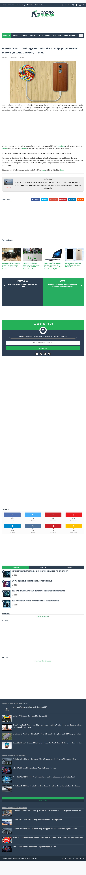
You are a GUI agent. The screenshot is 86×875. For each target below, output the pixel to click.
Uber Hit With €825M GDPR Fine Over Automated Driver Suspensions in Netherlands (44, 777)
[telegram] (76, 5)
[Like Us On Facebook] (36, 353)
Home (4, 5)
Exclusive (57, 35)
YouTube (43, 567)
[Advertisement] (43, 26)
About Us (30, 5)
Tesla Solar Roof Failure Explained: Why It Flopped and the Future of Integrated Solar (45, 759)
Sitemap (11, 5)
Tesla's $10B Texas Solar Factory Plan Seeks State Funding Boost (37, 820)
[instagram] (73, 5)
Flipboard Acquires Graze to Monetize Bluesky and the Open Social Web (32, 581)
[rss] (83, 5)
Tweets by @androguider (43, 661)
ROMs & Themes (9, 40)
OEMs (47, 35)
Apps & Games (70, 35)
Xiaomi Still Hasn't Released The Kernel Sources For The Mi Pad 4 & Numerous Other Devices (47, 743)
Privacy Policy (20, 5)
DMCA (43, 798)
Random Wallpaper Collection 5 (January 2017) (30, 707)
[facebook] (62, 5)
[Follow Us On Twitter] (40, 353)
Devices (32, 35)
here (43, 170)
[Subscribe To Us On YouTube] (49, 353)
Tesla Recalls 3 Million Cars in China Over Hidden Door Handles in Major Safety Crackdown (46, 786)
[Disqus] (43, 421)
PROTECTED (43, 800)
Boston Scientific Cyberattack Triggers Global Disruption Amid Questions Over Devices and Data (40, 571)
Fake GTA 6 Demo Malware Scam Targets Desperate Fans (34, 768)
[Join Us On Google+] (45, 353)
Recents (16, 567)
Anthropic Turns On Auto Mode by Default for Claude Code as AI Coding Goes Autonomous (47, 811)
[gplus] (69, 5)
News (14, 35)
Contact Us (38, 5)
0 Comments (21, 57)
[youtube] (80, 5)
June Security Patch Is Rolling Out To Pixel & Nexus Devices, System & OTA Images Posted (47, 734)
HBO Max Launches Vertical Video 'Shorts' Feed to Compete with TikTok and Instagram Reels (48, 838)
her (62, 170)
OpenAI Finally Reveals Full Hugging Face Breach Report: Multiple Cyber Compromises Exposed (38, 591)
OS (40, 35)
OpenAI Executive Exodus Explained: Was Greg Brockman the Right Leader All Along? (35, 601)
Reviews (23, 35)
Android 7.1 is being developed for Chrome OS (30, 716)
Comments (70, 567)
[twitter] (65, 5)
